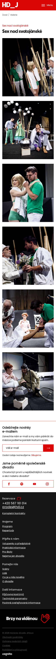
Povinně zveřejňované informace (21, 602)
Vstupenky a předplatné (16, 543)
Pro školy (7, 551)
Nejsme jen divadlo (13, 556)
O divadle (7, 581)
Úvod (4, 15)
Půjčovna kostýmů (13, 594)
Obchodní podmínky (12, 637)
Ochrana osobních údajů (14, 641)
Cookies (6, 645)
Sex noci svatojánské (15, 25)
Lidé (4, 573)
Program (7, 526)
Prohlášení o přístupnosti (14, 649)
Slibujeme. (36, 455)
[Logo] (10, 5)
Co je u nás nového (13, 577)
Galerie (13, 15)
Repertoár (8, 530)
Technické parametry (14, 598)
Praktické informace (14, 547)
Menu (50, 5)
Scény (5, 569)
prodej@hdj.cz (13, 507)
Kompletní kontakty (13, 513)
